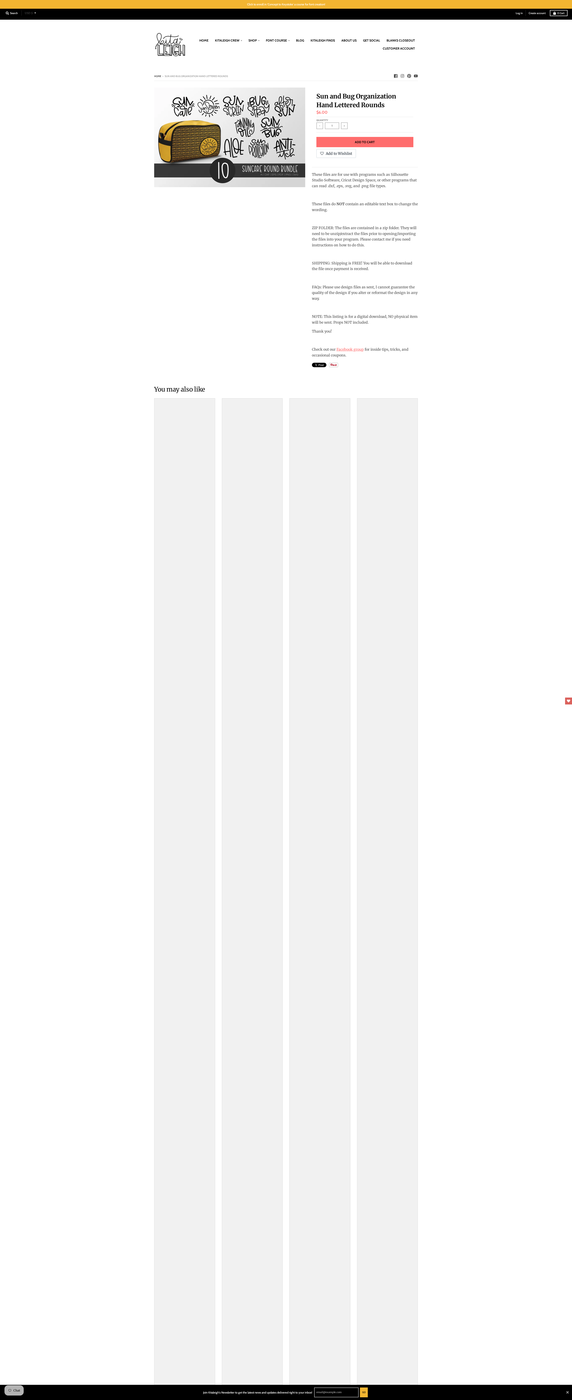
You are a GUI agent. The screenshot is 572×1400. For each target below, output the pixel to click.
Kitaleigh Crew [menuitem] (227, 40)
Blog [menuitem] (300, 40)
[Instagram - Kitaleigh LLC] (402, 76)
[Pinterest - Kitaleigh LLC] (409, 76)
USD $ (29, 13)
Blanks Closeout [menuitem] (401, 40)
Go (364, 1392)
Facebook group (350, 349)
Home (157, 76)
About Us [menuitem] (349, 40)
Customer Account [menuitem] (399, 48)
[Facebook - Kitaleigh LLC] (396, 76)
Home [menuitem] (203, 40)
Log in (519, 13)
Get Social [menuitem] (371, 40)
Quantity (322, 120)
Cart (560, 13)
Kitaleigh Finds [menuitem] (323, 40)
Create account (537, 13)
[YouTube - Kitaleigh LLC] (416, 76)
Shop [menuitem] (252, 40)
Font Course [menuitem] (276, 40)
